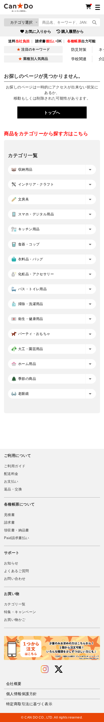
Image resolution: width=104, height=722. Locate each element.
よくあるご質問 (16, 571)
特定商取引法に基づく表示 (29, 704)
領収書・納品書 (16, 530)
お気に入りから (38, 31)
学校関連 (79, 59)
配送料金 (11, 474)
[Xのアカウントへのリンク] (58, 669)
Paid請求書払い (16, 538)
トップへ (52, 112)
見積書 (9, 515)
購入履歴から (72, 31)
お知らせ (11, 563)
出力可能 (81, 41)
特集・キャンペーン (20, 612)
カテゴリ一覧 (14, 604)
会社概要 (14, 684)
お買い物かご (14, 620)
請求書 (9, 522)
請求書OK (48, 41)
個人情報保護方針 (21, 694)
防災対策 (79, 49)
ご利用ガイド (14, 466)
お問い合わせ (14, 579)
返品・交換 (13, 489)
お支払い (11, 481)
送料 (19, 41)
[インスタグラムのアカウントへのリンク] (45, 669)
